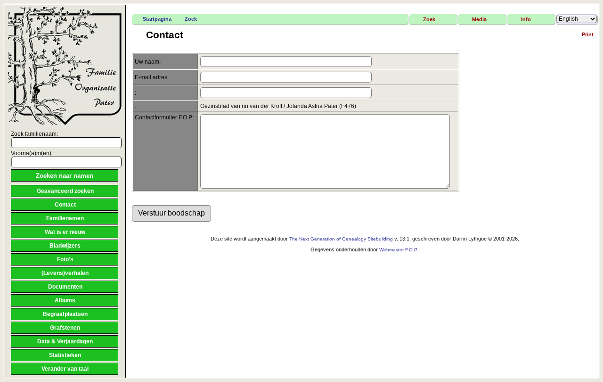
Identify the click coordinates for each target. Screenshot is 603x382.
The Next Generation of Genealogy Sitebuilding (341, 238)
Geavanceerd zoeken (65, 191)
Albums (65, 300)
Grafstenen (65, 327)
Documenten (65, 286)
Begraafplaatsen (65, 314)
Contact (65, 204)
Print (588, 34)
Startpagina (157, 19)
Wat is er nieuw (65, 232)
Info (526, 19)
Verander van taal (65, 368)
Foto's (65, 259)
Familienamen (65, 218)
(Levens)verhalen (65, 273)
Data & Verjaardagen (65, 341)
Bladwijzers (65, 245)
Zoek (191, 19)
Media (479, 19)
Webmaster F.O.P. (398, 249)
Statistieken (65, 355)
